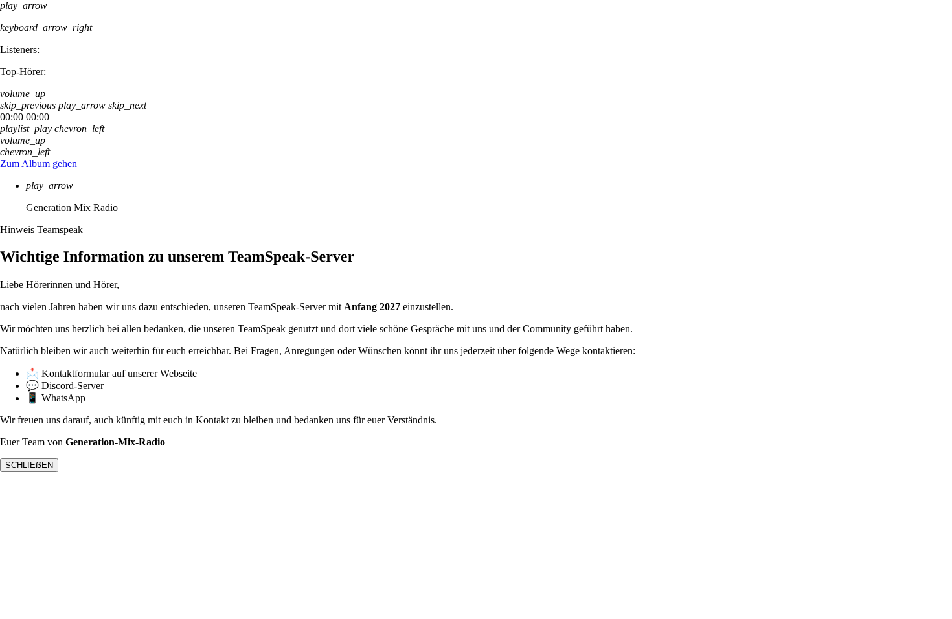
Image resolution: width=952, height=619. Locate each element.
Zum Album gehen (38, 163)
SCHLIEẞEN (29, 465)
